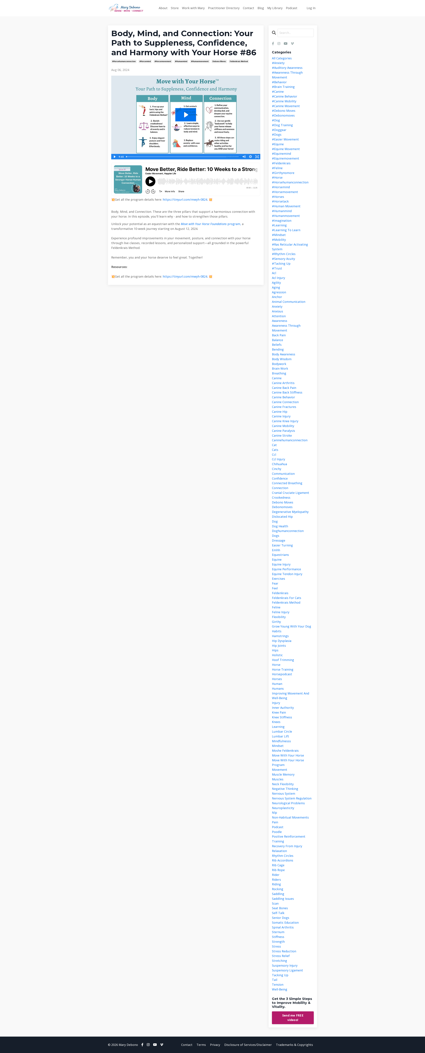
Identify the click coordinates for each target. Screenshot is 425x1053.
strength (278, 942)
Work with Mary (193, 8)
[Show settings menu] (250, 157)
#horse (277, 177)
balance (277, 340)
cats (275, 450)
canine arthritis (283, 383)
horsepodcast (282, 674)
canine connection (285, 402)
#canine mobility (284, 101)
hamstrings (280, 636)
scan (275, 903)
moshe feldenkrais (285, 751)
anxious (277, 311)
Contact (248, 8)
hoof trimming (283, 660)
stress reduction (284, 951)
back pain (279, 335)
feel (275, 588)
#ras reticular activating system (290, 246)
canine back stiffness (287, 392)
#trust (277, 268)
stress (276, 946)
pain (275, 822)
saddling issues (283, 899)
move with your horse (288, 755)
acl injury (278, 278)
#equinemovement (285, 158)
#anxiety (278, 63)
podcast (277, 827)
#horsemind (145, 61)
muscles (277, 779)
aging (276, 287)
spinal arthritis (283, 927)
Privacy (215, 1045)
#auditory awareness (287, 68)
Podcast (291, 8)
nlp (274, 813)
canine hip (279, 412)
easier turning (282, 545)
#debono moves (283, 111)
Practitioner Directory (224, 8)
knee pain (279, 712)
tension (277, 985)
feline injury (280, 612)
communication (283, 474)
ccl (274, 455)
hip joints (279, 646)
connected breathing (287, 483)
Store (175, 8)
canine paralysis (283, 431)
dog (275, 521)
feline (276, 607)
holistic (277, 655)
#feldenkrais (281, 163)
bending (278, 349)
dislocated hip (282, 517)
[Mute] (244, 157)
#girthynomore (283, 173)
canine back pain (284, 388)
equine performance (286, 569)
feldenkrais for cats (286, 598)
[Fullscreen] (257, 157)
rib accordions (282, 860)
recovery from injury (287, 846)
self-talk (278, 913)
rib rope (278, 870)
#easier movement (285, 139)
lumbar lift (280, 736)
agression (279, 292)
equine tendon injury (287, 574)
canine (277, 378)
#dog (276, 120)
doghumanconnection (288, 531)
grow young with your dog (291, 626)
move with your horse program (288, 762)
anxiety (277, 306)
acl (274, 273)
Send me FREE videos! (292, 1017)
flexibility (279, 617)
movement (279, 770)
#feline (277, 168)
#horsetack (280, 201)
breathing (279, 373)
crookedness (281, 497)
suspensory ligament (287, 970)
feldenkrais (280, 593)
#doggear (279, 130)
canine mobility (283, 426)
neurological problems (288, 803)
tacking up (280, 975)
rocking (277, 889)
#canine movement (286, 106)
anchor (277, 297)
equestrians (280, 555)
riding (276, 884)
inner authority (283, 708)
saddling (278, 894)
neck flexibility (283, 784)
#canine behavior (284, 96)
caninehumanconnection (289, 440)
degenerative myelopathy (290, 512)
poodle (277, 832)
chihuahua (279, 464)
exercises (278, 579)
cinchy (276, 469)
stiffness (278, 937)
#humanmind (181, 61)
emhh (276, 550)
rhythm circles (282, 856)
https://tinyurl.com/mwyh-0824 (185, 199)
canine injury (281, 416)
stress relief (281, 956)
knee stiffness (282, 717)
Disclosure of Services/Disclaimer (248, 1045)
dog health (280, 526)
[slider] (182, 157)
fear (275, 583)
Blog (260, 8)
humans (278, 689)
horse (276, 665)
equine (277, 559)
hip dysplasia (281, 641)
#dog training (282, 125)
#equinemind (281, 154)
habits (276, 631)
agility (276, 283)
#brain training (283, 87)
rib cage (278, 865)
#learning (279, 225)
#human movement (286, 206)
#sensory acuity (283, 259)
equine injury (281, 564)
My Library (275, 8)
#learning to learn (286, 230)
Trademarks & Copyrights (294, 1045)
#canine (278, 92)
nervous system (283, 793)
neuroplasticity (283, 808)
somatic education (285, 922)
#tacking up (281, 263)
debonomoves (282, 507)
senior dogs (280, 918)
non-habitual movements (290, 817)
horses (277, 679)
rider (275, 875)
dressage (278, 540)
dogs (275, 536)
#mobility (279, 240)
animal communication (288, 302)
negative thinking (285, 789)
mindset (278, 746)
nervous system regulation (291, 798)
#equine (278, 144)
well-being (279, 989)
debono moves (219, 61)
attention (279, 316)
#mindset (279, 235)
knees (276, 722)
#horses (278, 197)
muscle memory (283, 774)
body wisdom (282, 359)
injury (276, 703)
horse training (282, 669)
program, (234, 224)
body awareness (283, 354)
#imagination (281, 221)
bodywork (279, 364)
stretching (279, 961)
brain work (280, 368)
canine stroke (282, 435)
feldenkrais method (239, 61)
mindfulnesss (281, 741)
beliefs (277, 345)
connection (280, 488)
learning (278, 727)
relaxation (279, 851)
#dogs (276, 134)
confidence (280, 478)
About (163, 8)
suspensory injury (285, 965)
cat (274, 445)
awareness (279, 321)
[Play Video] (114, 157)
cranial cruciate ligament (290, 493)
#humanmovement (200, 61)
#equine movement (286, 149)
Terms (201, 1045)
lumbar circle (282, 731)
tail (274, 980)
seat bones (280, 908)
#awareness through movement (287, 74)
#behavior (279, 82)
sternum (278, 932)
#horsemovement (163, 61)
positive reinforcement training (288, 838)
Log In (311, 8)
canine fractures (284, 407)
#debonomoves (283, 115)
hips (275, 650)
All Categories (282, 58)
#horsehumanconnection (124, 61)
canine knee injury (285, 421)
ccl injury (278, 459)
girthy (276, 622)
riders (276, 880)
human (277, 684)
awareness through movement (286, 328)
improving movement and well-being (290, 695)
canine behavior (283, 397)
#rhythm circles (284, 254)
